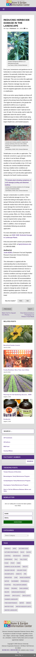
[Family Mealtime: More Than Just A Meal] (18, 358)
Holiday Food (21, 570)
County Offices (8, 451)
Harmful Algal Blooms (12, 566)
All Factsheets (8, 437)
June (15, 577)
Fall (16, 559)
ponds (7, 588)
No (28, 301)
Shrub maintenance (18, 592)
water (22, 603)
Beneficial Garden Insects (12, 345)
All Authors (7, 442)
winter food (9, 606)
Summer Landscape (11, 599)
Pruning (14, 588)
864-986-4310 (5, 650)
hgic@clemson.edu (24, 244)
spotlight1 (16, 595)
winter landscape (11, 610)
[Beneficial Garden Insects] (18, 334)
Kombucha (7, 419)
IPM (25, 574)
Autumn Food (23, 548)
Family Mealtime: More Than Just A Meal (16, 370)
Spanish (7, 595)
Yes (20, 301)
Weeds (28, 603)
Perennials (24, 581)
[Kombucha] (18, 408)
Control (8, 555)
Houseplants (9, 574)
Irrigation (8, 577)
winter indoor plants (23, 606)
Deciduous (16, 555)
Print (26, 28)
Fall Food (23, 559)
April (14, 548)
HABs (18, 563)
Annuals (7, 548)
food (6, 563)
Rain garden (24, 588)
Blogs (29, 552)
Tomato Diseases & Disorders (12, 472)
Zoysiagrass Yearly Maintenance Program (16, 485)
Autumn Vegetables (11, 552)
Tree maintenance (11, 603)
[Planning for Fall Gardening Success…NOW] (18, 383)
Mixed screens (25, 577)
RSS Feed (6, 446)
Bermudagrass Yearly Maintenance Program (17, 476)
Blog (22, 552)
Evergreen (8, 559)
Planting (8, 584)
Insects (18, 574)
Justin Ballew (8, 252)
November (14, 581)
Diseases (26, 555)
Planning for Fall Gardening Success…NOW (17, 394)
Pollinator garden (19, 584)
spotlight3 (26, 595)
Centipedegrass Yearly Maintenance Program (17, 480)
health (25, 566)
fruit (12, 563)
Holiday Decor (10, 570)
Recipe (7, 592)
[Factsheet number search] (14, 461)
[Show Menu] (3, 9)
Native (7, 581)
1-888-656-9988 (14, 650)
